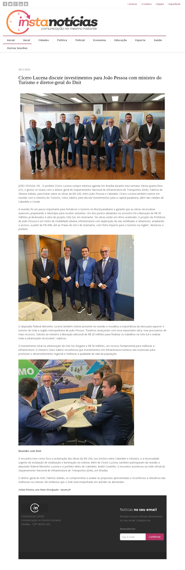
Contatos (147, 4)
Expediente (174, 4)
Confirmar (155, 536)
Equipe (160, 4)
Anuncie (132, 4)
